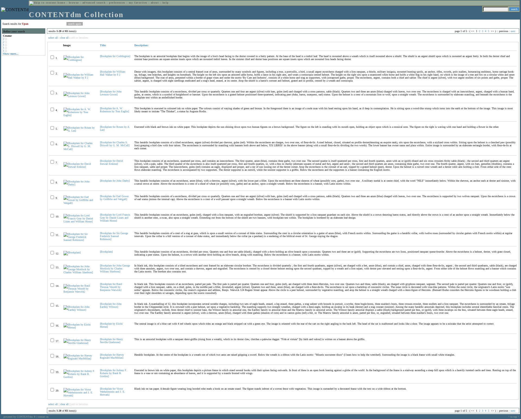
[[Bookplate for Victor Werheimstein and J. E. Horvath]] (79, 395)
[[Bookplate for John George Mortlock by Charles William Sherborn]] (79, 272)
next (513, 31)
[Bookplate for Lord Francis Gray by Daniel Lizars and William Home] (115, 217)
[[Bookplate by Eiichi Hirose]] (79, 327)
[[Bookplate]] (72, 252)
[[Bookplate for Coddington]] (79, 59)
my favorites (138, 2)
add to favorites (79, 37)
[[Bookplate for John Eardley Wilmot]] (79, 309)
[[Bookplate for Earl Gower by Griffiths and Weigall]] (79, 202)
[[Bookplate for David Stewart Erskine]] (79, 166)
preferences (117, 2)
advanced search (94, 2)
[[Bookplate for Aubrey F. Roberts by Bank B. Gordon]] (79, 376)
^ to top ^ (513, 416)
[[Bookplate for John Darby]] (79, 184)
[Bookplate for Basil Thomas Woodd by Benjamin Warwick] (111, 287)
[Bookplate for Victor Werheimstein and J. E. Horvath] (112, 391)
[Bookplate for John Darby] (115, 180)
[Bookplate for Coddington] (115, 56)
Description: (141, 45)
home (61, 2)
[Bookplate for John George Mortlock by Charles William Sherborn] (115, 268)
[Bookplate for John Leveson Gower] (111, 93)
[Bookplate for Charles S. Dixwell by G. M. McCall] (114, 144)
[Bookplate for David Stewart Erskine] (111, 162)
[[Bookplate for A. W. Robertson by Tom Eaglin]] (79, 115)
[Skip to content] (42, 2)
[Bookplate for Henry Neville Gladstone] (111, 341)
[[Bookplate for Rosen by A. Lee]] (79, 130)
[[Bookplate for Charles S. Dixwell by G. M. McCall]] (79, 149)
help (166, 2)
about (155, 2)
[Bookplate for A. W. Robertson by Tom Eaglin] (114, 110)
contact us (43, 416)
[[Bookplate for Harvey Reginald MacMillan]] (79, 358)
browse (74, 2)
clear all (64, 37)
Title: (103, 45)
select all (53, 37)
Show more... (10, 53)
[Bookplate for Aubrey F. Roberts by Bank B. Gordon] (113, 373)
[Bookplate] (106, 251)
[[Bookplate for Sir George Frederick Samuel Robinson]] (79, 239)
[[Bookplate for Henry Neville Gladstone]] (79, 343)
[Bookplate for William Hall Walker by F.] (112, 73)
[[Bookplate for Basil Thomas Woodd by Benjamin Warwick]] (79, 291)
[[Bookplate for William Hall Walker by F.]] (79, 77)
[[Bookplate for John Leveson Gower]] (79, 96)
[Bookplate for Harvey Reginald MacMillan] (112, 356)
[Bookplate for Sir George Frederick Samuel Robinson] (114, 236)
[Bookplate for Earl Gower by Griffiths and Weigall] (114, 198)
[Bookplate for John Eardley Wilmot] (111, 305)
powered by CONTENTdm (20, 416)
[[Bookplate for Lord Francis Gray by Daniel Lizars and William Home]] (79, 221)
